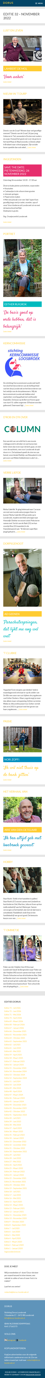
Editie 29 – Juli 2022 (12, 1155)
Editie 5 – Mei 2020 (12, 1235)
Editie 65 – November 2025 (15, 1035)
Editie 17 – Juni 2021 (12, 1195)
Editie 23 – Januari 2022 (14, 1175)
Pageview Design (33, 1375)
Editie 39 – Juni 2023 (12, 1121)
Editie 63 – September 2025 (15, 1041)
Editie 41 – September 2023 (15, 1115)
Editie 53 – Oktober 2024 (14, 1075)
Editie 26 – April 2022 (13, 1165)
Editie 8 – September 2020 (15, 1225)
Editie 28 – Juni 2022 (12, 1158)
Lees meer (7, 82)
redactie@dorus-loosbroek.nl (16, 1292)
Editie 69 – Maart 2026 (13, 1021)
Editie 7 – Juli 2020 (11, 1228)
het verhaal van (15, 791)
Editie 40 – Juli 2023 (12, 1118)
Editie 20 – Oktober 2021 (14, 1185)
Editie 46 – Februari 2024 (14, 1098)
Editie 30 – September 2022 (15, 1151)
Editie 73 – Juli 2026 (12, 1008)
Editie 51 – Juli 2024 (12, 1081)
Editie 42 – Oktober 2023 (14, 1111)
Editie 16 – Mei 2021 (12, 1198)
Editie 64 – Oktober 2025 (14, 1038)
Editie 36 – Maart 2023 (13, 1131)
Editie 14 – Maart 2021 (13, 1205)
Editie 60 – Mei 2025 (12, 1051)
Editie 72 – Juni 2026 (12, 1011)
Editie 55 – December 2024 (15, 1068)
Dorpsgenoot (13, 543)
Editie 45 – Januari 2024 (14, 1101)
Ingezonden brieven (12, 1252)
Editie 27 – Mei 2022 (12, 1161)
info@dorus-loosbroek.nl (14, 1318)
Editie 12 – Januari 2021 (14, 1211)
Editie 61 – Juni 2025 (12, 1048)
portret (9, 233)
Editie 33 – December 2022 (15, 1141)
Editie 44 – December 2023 (15, 1105)
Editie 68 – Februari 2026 (14, 1024)
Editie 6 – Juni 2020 (12, 1231)
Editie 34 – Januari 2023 (14, 1138)
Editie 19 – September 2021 (15, 1188)
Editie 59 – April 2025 (13, 1055)
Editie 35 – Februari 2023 (14, 1135)
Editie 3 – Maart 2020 (13, 1242)
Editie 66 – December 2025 (15, 1031)
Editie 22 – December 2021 (15, 1178)
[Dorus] (8, 3)
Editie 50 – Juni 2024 (12, 1085)
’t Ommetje (11, 930)
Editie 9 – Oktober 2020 (14, 1222)
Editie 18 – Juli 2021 (12, 1191)
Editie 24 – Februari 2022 (14, 1171)
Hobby (8, 861)
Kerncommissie (14, 343)
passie (7, 721)
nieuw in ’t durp (15, 93)
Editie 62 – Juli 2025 (12, 1044)
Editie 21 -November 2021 (15, 1181)
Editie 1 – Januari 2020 (13, 1248)
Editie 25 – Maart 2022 (13, 1168)
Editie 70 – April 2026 (13, 1018)
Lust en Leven (13, 30)
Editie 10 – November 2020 (15, 1218)
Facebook (22, 1340)
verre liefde (12, 472)
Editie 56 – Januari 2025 (14, 1065)
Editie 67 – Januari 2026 (14, 1028)
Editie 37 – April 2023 (13, 1128)
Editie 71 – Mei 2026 (12, 1014)
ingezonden (12, 159)
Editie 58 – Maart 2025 (13, 1058)
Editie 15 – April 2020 (13, 1201)
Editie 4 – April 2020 (12, 1238)
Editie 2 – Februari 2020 (14, 1245)
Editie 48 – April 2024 (13, 1091)
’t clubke (9, 653)
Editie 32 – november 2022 (15, 1145)
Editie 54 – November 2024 (15, 1071)
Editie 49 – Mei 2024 (12, 1088)
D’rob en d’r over (15, 417)
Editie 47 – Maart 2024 (13, 1095)
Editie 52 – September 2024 (15, 1078)
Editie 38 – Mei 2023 (12, 1125)
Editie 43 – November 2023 (15, 1108)
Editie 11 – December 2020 (15, 1215)
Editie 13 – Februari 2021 (14, 1208)
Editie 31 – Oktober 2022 (14, 1148)
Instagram (11, 1340)
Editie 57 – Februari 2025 (14, 1061)
